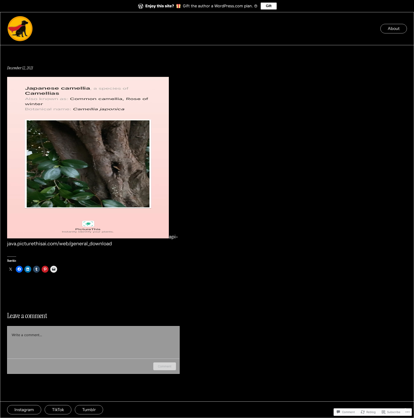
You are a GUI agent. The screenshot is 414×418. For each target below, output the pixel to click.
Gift (268, 6)
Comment (164, 366)
